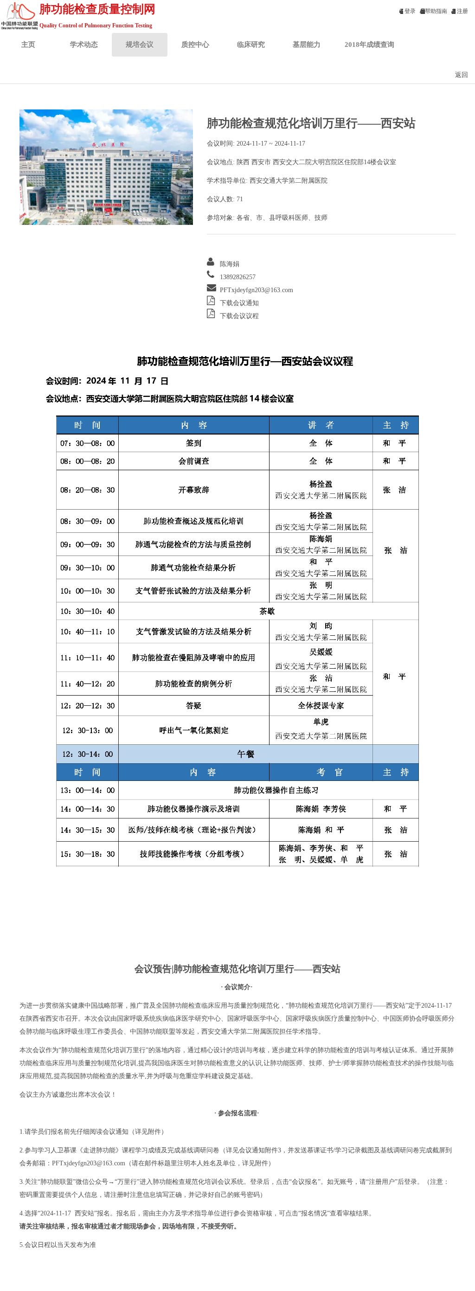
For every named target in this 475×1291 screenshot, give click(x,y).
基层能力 (307, 44)
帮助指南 (436, 11)
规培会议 (140, 44)
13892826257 (238, 277)
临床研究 (251, 44)
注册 (462, 11)
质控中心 (195, 44)
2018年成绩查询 (369, 44)
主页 (28, 44)
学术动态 (84, 44)
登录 (409, 11)
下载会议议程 (239, 316)
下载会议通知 (239, 303)
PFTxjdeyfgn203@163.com (256, 290)
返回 (461, 74)
